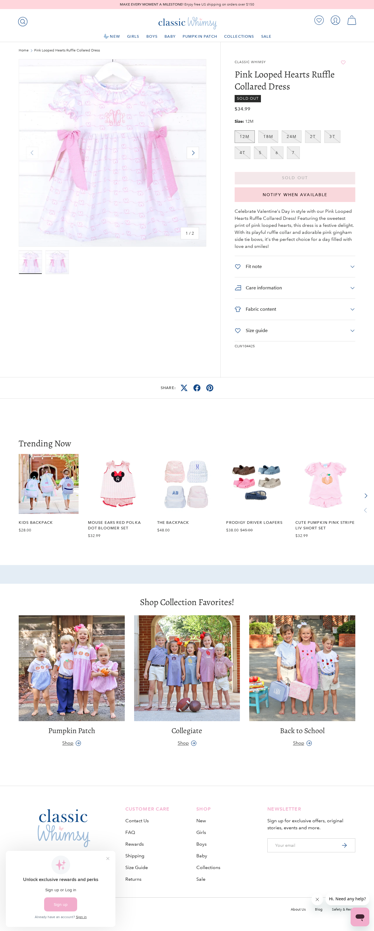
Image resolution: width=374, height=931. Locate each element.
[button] (351, 20)
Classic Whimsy (250, 62)
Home (24, 50)
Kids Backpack (36, 522)
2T (313, 136)
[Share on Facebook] (197, 387)
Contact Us (137, 820)
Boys (152, 36)
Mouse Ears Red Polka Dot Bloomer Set (114, 525)
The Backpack (173, 522)
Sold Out (295, 177)
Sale (266, 36)
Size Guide (136, 867)
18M (268, 136)
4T (242, 152)
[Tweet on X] (184, 387)
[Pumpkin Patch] (72, 668)
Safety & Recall (343, 909)
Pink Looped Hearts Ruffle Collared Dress (67, 50)
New (115, 36)
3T (332, 136)
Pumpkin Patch (200, 36)
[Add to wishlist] (343, 62)
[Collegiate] (187, 668)
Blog (319, 909)
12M (245, 136)
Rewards (134, 844)
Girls (133, 36)
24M (292, 136)
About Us (298, 909)
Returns (133, 879)
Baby (170, 36)
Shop (67, 743)
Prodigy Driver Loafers (254, 522)
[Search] (21, 20)
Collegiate (187, 731)
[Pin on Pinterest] (209, 387)
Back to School (302, 731)
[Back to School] (302, 668)
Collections (239, 36)
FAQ (130, 832)
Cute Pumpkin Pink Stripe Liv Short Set (325, 525)
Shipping (134, 856)
